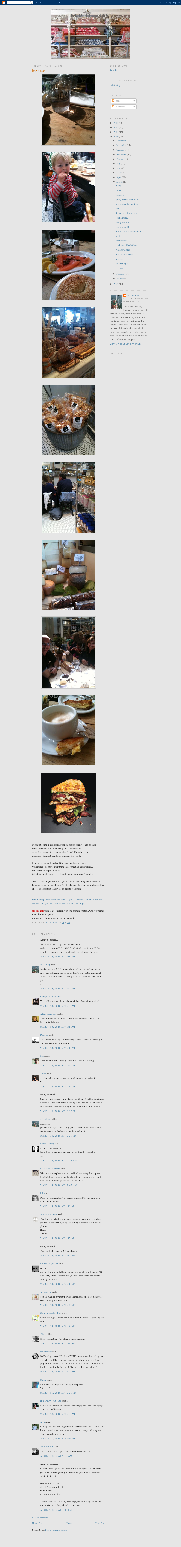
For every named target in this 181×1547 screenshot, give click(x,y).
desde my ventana (48, 1214)
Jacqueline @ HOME (50, 1168)
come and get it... (124, 263)
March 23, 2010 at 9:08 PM (57, 1047)
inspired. (120, 258)
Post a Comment (40, 1517)
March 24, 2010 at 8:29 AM (58, 1343)
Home (69, 1523)
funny (118, 185)
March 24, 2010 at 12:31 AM (58, 1160)
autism (119, 190)
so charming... (122, 217)
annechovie (45, 1291)
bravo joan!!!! (122, 226)
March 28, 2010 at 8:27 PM (57, 1413)
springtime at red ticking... (128, 199)
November (121, 145)
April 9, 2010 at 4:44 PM (56, 1509)
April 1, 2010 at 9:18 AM (56, 1455)
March (119, 181)
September (121, 154)
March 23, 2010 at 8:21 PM (57, 988)
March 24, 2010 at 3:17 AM (58, 1238)
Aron (42, 1421)
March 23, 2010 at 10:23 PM (58, 1111)
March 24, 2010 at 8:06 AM (58, 1326)
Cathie (43, 1073)
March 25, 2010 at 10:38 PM (58, 1392)
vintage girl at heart (49, 996)
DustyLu (44, 1034)
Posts (117, 100)
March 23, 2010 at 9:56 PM (57, 1086)
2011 (116, 132)
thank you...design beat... (127, 213)
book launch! (122, 240)
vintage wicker (123, 249)
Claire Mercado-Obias (50, 1312)
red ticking (90, 15)
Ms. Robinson (47, 1446)
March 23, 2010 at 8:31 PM (57, 1005)
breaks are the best (124, 254)
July (118, 163)
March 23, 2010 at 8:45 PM (57, 1026)
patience (120, 194)
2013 (116, 122)
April (119, 177)
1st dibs (113, 70)
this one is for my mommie (128, 231)
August (120, 158)
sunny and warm (123, 222)
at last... (119, 268)
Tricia (43, 1334)
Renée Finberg (47, 1143)
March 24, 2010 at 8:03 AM (58, 1304)
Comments (119, 106)
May (118, 172)
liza (42, 1055)
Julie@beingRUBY (49, 1263)
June (118, 168)
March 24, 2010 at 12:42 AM (58, 1185)
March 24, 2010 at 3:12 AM (58, 1206)
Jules (42, 1193)
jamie (118, 236)
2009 (116, 284)
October (120, 149)
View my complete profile (125, 344)
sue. (117, 208)
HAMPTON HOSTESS (51, 1400)
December (121, 140)
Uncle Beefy (46, 1351)
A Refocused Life (48, 1013)
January (120, 278)
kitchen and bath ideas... (127, 245)
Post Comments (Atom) (56, 1529)
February (120, 273)
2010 (116, 136)
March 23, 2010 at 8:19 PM (57, 956)
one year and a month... (127, 203)
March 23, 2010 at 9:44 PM (57, 1065)
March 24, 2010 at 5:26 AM (58, 1283)
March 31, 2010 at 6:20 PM (57, 1438)
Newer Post (37, 1523)
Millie (43, 1379)
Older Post (100, 1523)
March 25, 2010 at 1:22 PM (57, 1371)
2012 (116, 127)
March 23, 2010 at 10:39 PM (58, 1135)
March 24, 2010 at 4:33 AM (58, 1255)
